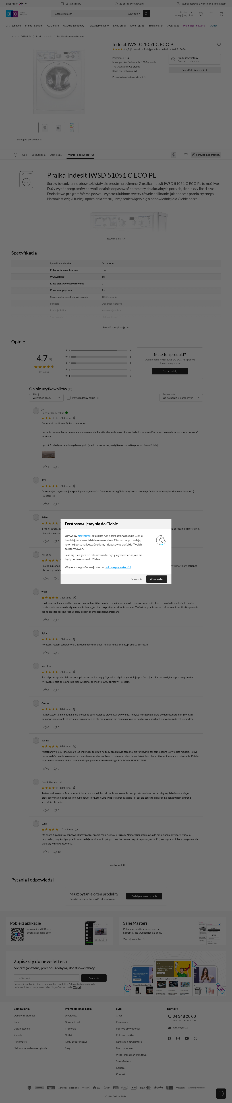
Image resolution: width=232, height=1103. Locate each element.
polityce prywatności (118, 567)
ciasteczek (84, 535)
